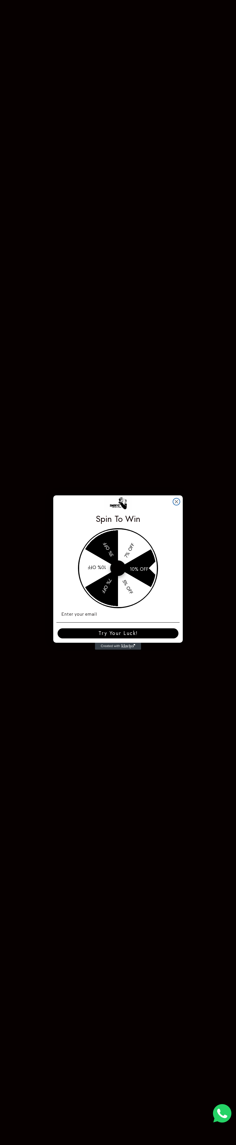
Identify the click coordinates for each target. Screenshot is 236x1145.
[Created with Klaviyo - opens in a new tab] (118, 646)
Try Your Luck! (118, 633)
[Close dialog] (176, 501)
